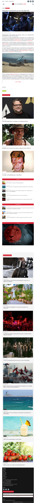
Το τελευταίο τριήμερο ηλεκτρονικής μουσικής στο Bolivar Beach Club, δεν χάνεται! (19, 200)
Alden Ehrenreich (18, 40)
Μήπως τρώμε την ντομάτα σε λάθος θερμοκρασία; (14, 182)
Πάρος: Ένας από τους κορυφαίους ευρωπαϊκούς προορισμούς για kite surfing (19, 186)
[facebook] (28, 1)
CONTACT (6, 1)
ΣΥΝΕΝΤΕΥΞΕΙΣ (18, 204)
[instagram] (30, 1)
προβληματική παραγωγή (14, 74)
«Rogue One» (30, 44)
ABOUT (3, 1)
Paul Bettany (29, 49)
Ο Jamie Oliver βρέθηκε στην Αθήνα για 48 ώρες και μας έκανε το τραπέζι (19, 217)
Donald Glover (17, 39)
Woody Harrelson (5, 44)
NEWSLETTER (11, 1)
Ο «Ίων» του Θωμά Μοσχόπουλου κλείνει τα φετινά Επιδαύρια (16, 195)
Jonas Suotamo (29, 40)
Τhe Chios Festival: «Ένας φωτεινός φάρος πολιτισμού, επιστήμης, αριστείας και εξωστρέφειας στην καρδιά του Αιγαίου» (20, 208)
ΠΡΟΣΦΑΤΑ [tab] (18, 179)
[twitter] (33, 1)
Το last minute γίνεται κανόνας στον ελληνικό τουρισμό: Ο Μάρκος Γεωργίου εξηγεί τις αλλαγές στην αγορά (19, 213)
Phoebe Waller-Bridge (23, 50)
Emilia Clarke (11, 51)
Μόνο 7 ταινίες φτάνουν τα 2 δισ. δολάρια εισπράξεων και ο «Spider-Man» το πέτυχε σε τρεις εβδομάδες (19, 191)
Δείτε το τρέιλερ (18, 81)
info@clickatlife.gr (7, 483)
